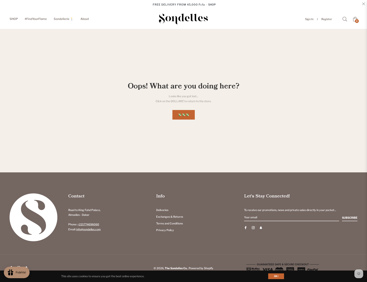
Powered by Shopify (201, 268)
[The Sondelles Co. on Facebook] (245, 227)
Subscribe (349, 217)
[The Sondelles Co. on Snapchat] (260, 227)
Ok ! (276, 276)
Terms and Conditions (169, 223)
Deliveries (162, 210)
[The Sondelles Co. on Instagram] (253, 227)
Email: (84, 229)
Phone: (83, 224)
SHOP (212, 4)
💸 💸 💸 (183, 114)
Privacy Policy (165, 230)
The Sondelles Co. (176, 268)
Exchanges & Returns (169, 216)
